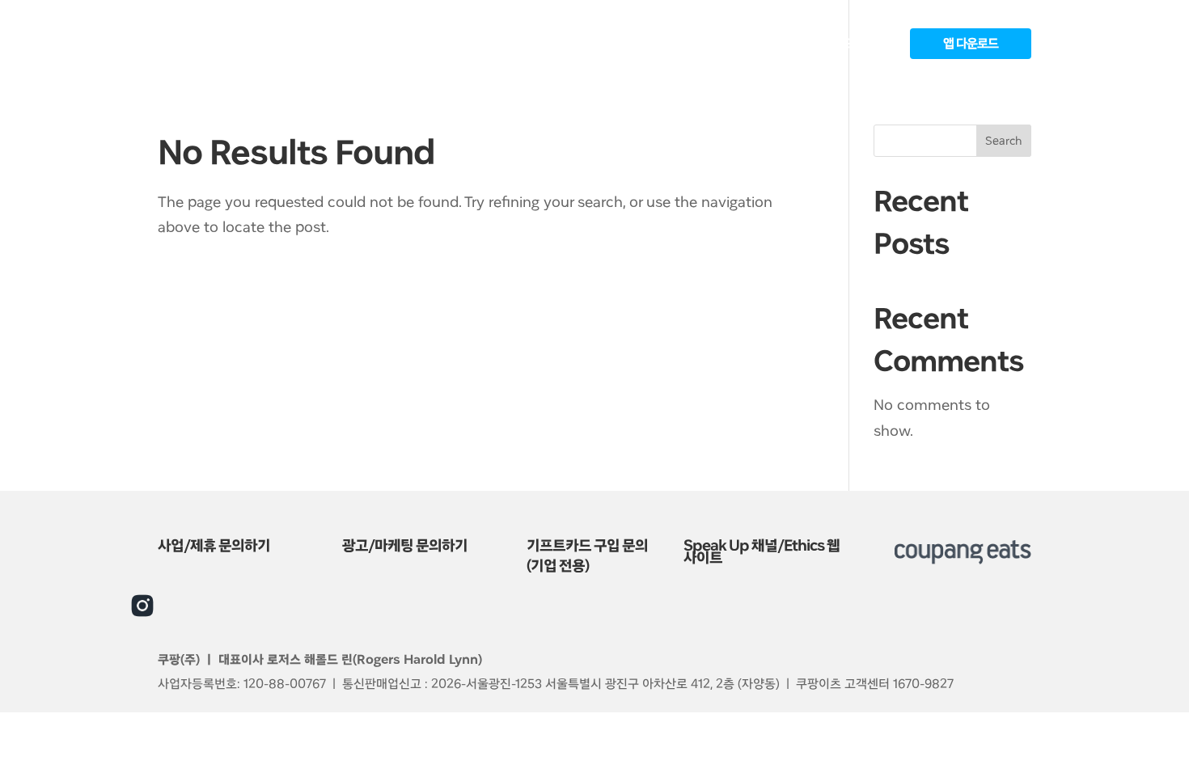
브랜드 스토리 (855, 44)
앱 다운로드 (970, 43)
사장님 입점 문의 (761, 44)
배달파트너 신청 (662, 44)
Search (1003, 140)
